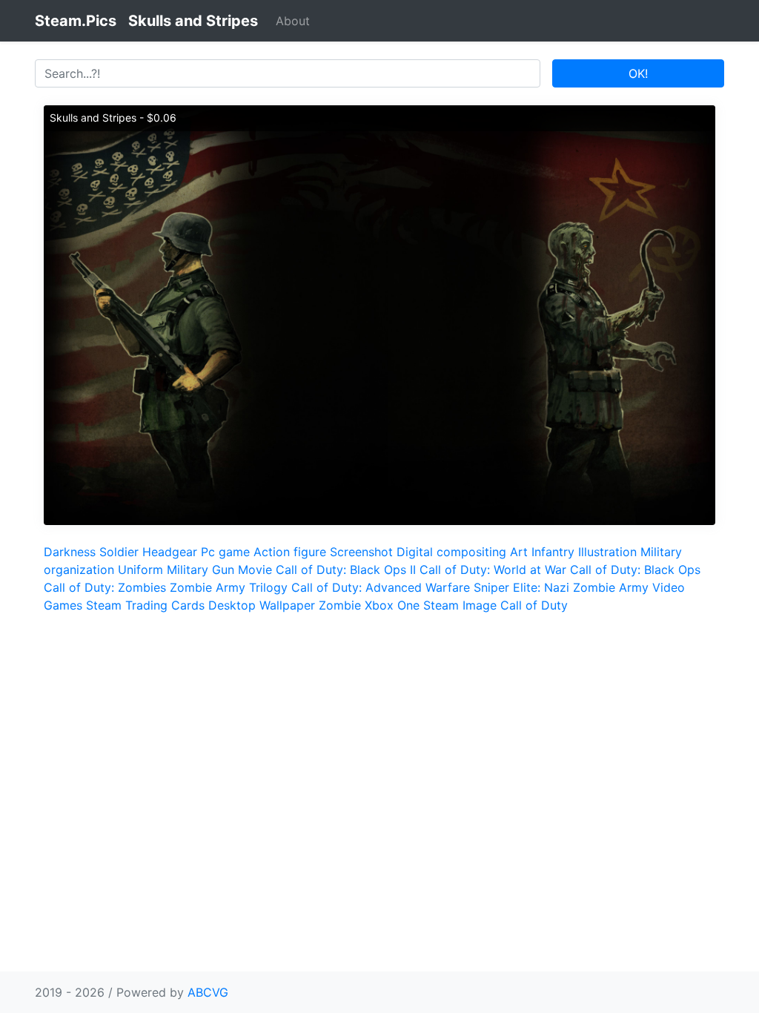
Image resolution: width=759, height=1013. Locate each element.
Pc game (225, 551)
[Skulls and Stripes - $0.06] (379, 313)
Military (187, 569)
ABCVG (208, 992)
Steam (441, 605)
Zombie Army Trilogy (229, 587)
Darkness (70, 551)
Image (480, 605)
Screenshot (361, 551)
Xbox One (392, 605)
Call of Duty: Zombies (105, 587)
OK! (638, 73)
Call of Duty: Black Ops (635, 569)
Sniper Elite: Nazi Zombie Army (561, 587)
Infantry (552, 551)
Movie (255, 569)
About (293, 20)
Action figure (289, 551)
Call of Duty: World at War (493, 569)
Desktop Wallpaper (261, 605)
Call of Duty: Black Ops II (346, 569)
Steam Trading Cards (145, 605)
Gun (223, 569)
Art (519, 551)
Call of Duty (534, 605)
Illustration (607, 551)
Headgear (169, 551)
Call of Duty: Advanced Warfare (380, 587)
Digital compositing (451, 551)
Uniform (140, 569)
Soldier (119, 551)
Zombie (340, 605)
